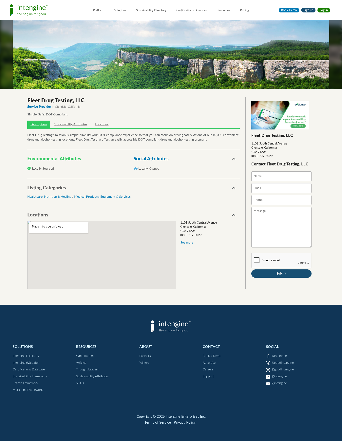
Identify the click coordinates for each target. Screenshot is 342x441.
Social (272, 346)
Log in (324, 10)
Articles (81, 362)
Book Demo (289, 10)
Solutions (120, 10)
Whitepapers (85, 355)
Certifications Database (29, 369)
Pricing (244, 10)
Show (234, 160)
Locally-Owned (148, 168)
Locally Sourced (43, 168)
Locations (101, 124)
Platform (98, 10)
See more (186, 242)
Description (38, 124)
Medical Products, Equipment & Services (102, 196)
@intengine (279, 355)
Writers (144, 362)
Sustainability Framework (30, 376)
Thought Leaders (87, 369)
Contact (211, 346)
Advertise (209, 362)
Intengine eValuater (26, 362)
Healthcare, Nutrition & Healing (49, 196)
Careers (208, 369)
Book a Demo (212, 355)
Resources (223, 10)
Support (208, 376)
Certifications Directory (191, 10)
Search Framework (25, 383)
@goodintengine (283, 362)
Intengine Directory (26, 355)
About (145, 346)
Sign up (308, 10)
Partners (145, 355)
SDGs (80, 383)
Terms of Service (157, 422)
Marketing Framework (28, 389)
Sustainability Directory (151, 10)
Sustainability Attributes (70, 124)
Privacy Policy (185, 422)
